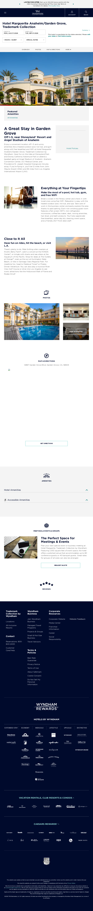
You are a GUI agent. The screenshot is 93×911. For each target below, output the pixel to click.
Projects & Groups (35, 632)
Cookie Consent (34, 676)
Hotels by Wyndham (46, 719)
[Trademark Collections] (67, 743)
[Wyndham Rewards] (46, 706)
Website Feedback (77, 619)
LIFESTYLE (53, 728)
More (68, 49)
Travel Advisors (34, 642)
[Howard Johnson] (25, 757)
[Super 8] (25, 743)
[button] (20, 4)
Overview (26, 49)
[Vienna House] (53, 757)
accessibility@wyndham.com (13, 887)
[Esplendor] (53, 743)
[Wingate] (39, 743)
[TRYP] (53, 735)
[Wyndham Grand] (81, 750)
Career (52, 633)
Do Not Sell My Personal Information (33, 682)
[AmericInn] (39, 757)
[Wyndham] (67, 735)
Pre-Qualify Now (54, 6)
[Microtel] (25, 750)
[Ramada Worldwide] (39, 772)
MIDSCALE (39, 728)
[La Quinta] (39, 735)
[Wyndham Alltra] (53, 765)
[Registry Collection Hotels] (81, 735)
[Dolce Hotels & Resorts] (81, 743)
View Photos (75, 331)
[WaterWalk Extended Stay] (11, 743)
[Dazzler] (53, 750)
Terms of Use (33, 668)
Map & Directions (53, 49)
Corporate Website (57, 619)
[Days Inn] (25, 735)
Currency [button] (85, 30)
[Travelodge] (25, 765)
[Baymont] (39, 765)
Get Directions (46, 443)
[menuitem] (5, 12)
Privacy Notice (33, 664)
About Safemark (34, 672)
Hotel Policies (72, 148)
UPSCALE (68, 728)
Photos (38, 49)
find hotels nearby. (64, 36)
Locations (10, 622)
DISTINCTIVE (82, 728)
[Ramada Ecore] (39, 779)
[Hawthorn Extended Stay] (11, 735)
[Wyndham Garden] (39, 750)
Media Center (54, 623)
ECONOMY (25, 728)
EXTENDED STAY (11, 728)
